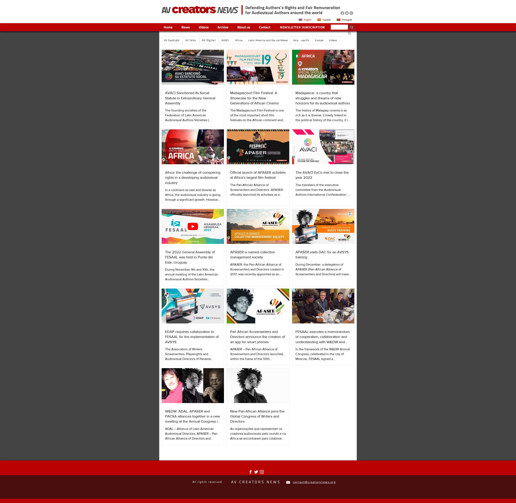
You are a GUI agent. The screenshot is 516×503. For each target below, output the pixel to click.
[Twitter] (347, 13)
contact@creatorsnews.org (314, 482)
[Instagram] (351, 13)
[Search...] (352, 27)
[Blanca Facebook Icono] (250, 472)
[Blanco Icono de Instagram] (261, 472)
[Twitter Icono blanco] (256, 472)
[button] (349, 33)
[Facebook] (342, 13)
